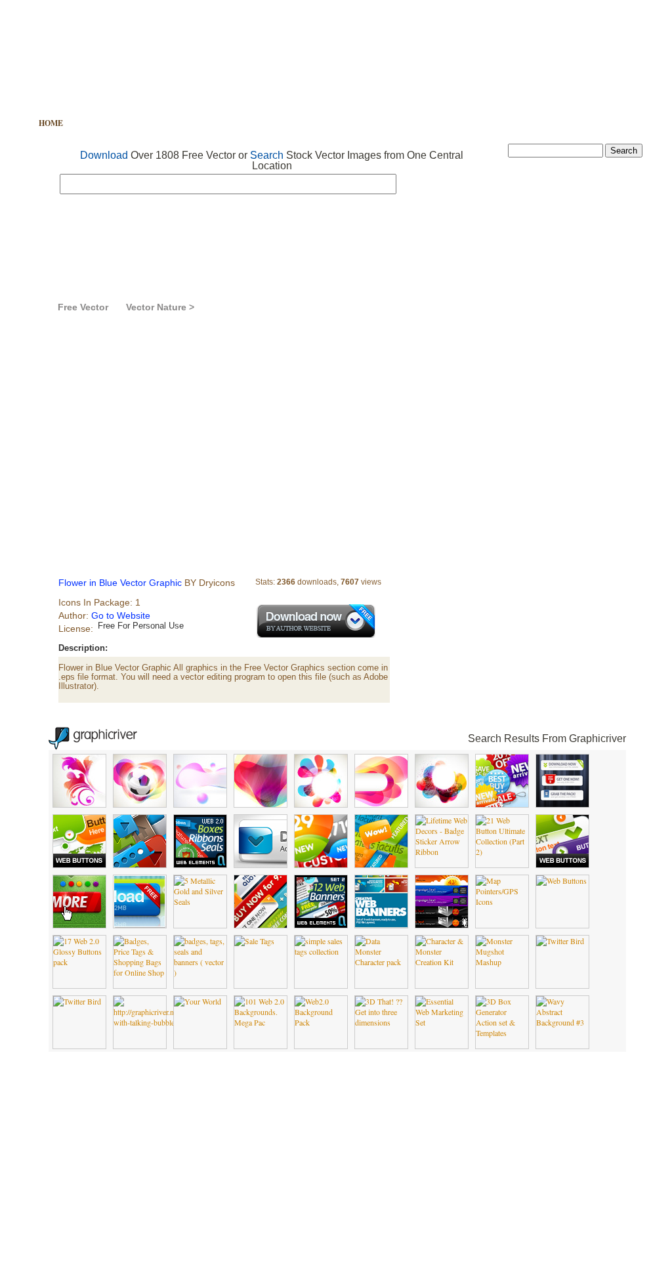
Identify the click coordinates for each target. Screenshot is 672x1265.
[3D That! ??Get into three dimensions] (381, 1022)
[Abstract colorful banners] (260, 803)
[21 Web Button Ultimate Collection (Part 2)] (502, 851)
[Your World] (197, 1001)
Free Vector (107, 123)
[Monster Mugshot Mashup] (502, 962)
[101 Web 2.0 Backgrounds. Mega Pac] (260, 1022)
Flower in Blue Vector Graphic (278, 307)
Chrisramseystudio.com (601, 1232)
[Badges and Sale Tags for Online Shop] (502, 803)
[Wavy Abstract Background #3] (562, 1022)
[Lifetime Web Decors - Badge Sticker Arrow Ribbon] (441, 851)
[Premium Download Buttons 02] (562, 803)
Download (104, 155)
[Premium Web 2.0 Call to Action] (260, 924)
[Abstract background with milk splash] (79, 803)
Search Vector (186, 123)
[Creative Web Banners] (381, 924)
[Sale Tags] (254, 941)
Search (267, 155)
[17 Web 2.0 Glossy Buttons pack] (79, 962)
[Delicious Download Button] (140, 924)
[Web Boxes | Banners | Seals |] (200, 864)
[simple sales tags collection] (321, 951)
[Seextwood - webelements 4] (321, 864)
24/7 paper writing (500, 1232)
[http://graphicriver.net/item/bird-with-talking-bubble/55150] (162, 1022)
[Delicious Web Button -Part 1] (79, 924)
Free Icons (261, 123)
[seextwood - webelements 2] (381, 864)
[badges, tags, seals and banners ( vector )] (200, 972)
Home (51, 123)
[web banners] (441, 924)
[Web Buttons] (561, 880)
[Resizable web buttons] (79, 864)
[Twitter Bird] (560, 941)
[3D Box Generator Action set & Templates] (502, 1032)
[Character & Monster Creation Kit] (441, 962)
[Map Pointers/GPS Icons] (502, 901)
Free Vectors (365, 1232)
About (399, 123)
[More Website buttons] (562, 864)
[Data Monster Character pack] (381, 962)
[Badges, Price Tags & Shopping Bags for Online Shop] (140, 972)
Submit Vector (335, 123)
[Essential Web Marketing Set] (441, 1022)
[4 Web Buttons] (260, 864)
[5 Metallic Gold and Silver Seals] (200, 901)
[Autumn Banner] (200, 803)
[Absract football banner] (140, 803)
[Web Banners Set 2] (321, 924)
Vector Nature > (160, 307)
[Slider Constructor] (140, 864)
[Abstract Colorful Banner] (321, 803)
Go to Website (120, 615)
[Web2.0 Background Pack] (321, 1022)
